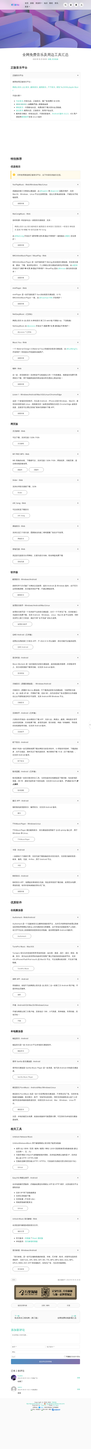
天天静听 (21, 443)
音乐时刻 (21, 673)
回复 (78, 1378)
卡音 (19, 865)
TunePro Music (23, 968)
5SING (65, 87)
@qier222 (55, 191)
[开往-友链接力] (36, 1409)
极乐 (19, 813)
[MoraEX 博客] (46, 1409)
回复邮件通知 (73, 1357)
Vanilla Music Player (25, 1077)
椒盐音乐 (21, 1051)
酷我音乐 (42, 87)
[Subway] (71, 5)
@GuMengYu (71, 349)
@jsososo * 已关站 (24, 332)
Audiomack (22, 936)
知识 (45, 3)
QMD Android (23, 647)
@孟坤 (75, 265)
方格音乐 (21, 702)
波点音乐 (19, 110)
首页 (26, 3)
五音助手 (21, 732)
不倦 (19, 1021)
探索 (32, 3)
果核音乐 (21, 539)
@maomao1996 (46, 297)
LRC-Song (21, 516)
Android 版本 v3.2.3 (60, 113)
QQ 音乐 (25, 87)
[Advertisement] (45, 137)
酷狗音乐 (34, 87)
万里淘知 (54, 1402)
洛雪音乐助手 (22, 624)
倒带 (19, 995)
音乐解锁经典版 (31, 1241)
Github (20, 1167)
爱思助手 (25, 117)
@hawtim (44, 191)
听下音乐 (21, 761)
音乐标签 (21, 1269)
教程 (51, 3)
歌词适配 (21, 790)
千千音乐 (51, 87)
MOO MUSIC (21, 104)
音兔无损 (21, 562)
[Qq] (76, 5)
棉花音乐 (21, 1109)
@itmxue (62, 268)
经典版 (28, 1238)
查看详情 (21, 203)
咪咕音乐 (19, 107)
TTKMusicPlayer (24, 839)
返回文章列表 (22, 1305)
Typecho (43, 1405)
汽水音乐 (19, 101)
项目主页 (21, 1231)
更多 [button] (26, 6)
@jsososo (31, 326)
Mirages (56, 1405)
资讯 (56, 3)
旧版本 (36, 470)
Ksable (20, 1376)
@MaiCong (19, 236)
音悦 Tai (59, 87)
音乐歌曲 (55, 59)
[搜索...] (65, 5)
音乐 (13, 1280)
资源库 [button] (38, 3)
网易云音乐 (17, 87)
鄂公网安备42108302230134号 (55, 1404)
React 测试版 (37, 1238)
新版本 (20, 470)
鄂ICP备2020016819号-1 (34, 1404)
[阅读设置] (81, 5)
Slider (20, 493)
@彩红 (67, 236)
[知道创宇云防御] (56, 1409)
